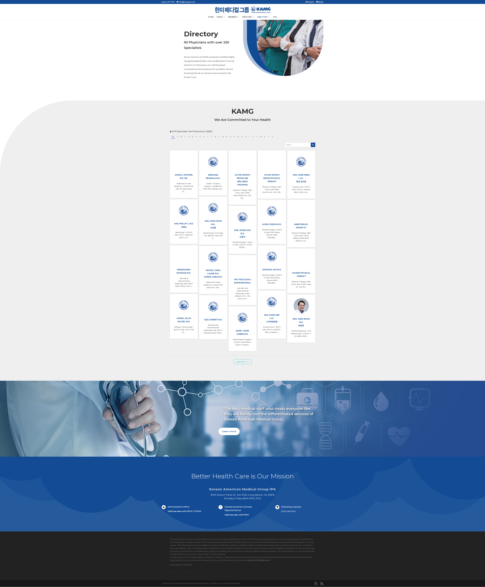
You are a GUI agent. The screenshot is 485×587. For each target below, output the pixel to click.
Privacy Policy (189, 572)
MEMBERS (232, 17)
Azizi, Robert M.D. (213, 320)
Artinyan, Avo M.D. (271, 270)
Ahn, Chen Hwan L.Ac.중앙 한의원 (301, 178)
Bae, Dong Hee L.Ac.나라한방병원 (272, 318)
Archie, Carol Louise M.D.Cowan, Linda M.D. (213, 273)
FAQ (275, 17)
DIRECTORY (262, 17)
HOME (211, 17)
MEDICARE (247, 17)
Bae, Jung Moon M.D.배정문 (301, 322)
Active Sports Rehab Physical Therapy (271, 178)
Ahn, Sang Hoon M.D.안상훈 (213, 224)
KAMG (219, 17)
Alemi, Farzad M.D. (271, 224)
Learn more (229, 431)
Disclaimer (174, 572)
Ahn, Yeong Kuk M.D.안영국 (242, 233)
